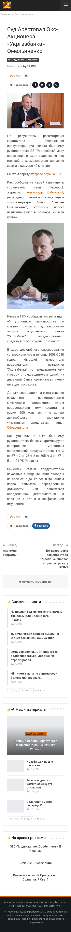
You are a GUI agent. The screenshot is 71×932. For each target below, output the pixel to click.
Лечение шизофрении (35, 863)
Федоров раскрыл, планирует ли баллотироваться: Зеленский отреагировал (35, 656)
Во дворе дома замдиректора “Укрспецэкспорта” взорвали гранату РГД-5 (54, 559)
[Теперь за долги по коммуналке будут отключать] (15, 785)
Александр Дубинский (45, 192)
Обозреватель (17, 427)
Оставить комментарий (36, 581)
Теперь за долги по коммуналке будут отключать (39, 784)
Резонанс (32, 60)
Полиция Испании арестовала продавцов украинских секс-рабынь (35, 745)
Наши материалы (35, 734)
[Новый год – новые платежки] (15, 766)
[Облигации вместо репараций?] (15, 806)
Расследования (16, 60)
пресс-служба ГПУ (48, 174)
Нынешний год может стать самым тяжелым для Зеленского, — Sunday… (37, 616)
